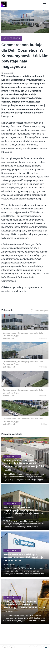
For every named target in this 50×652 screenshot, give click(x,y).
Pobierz (44, 338)
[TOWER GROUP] (4, 6)
